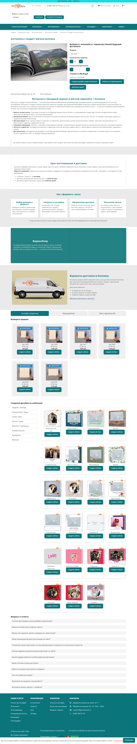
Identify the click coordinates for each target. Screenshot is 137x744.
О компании (35, 703)
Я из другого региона (54, 17)
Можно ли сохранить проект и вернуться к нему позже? (33, 633)
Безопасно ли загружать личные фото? (27, 681)
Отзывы (33, 713)
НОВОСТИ (76, 1)
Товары (121, 27)
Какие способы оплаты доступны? (25, 663)
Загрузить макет (78, 87)
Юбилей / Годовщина (20, 426)
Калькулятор (68, 313)
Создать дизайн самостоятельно (84, 81)
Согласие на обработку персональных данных (87, 730)
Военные (15, 440)
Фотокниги (36, 27)
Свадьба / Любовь (19, 407)
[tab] (30, 313)
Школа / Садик (17, 421)
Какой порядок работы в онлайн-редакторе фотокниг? (33, 657)
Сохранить (39, 17)
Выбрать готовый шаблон (112, 81)
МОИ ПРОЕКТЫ (62, 1)
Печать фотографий (19, 27)
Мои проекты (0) (107, 313)
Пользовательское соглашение (52, 730)
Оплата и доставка (57, 703)
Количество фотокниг (79, 66)
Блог (32, 710)
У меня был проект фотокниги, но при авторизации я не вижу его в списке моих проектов (47, 645)
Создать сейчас (25, 352)
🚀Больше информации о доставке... (82, 298)
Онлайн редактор (29, 313)
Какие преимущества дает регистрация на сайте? (31, 639)
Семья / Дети (17, 417)
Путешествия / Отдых (20, 412)
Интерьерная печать (73, 27)
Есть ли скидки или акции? (22, 675)
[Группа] (93, 6)
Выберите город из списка (20, 14)
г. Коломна (38, 6)
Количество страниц (78, 58)
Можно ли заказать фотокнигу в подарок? (28, 669)
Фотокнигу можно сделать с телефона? (27, 687)
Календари (91, 27)
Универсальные (18, 430)
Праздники (16, 435)
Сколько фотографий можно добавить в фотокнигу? (32, 621)
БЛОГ (70, 1)
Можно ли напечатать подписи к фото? (27, 627)
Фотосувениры (53, 27)
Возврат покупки (56, 710)
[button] (65, 45)
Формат (73, 50)
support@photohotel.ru (82, 710)
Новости (33, 706)
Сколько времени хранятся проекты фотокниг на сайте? (34, 651)
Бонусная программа (58, 706)
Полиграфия (107, 27)
